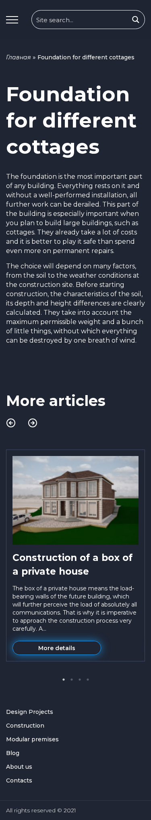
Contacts (19, 780)
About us (19, 766)
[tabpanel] (75, 555)
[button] (12, 20)
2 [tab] (72, 680)
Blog (12, 753)
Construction (25, 725)
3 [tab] (80, 680)
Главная (18, 57)
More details (56, 648)
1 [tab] (64, 680)
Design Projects (29, 711)
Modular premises (32, 739)
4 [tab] (88, 680)
